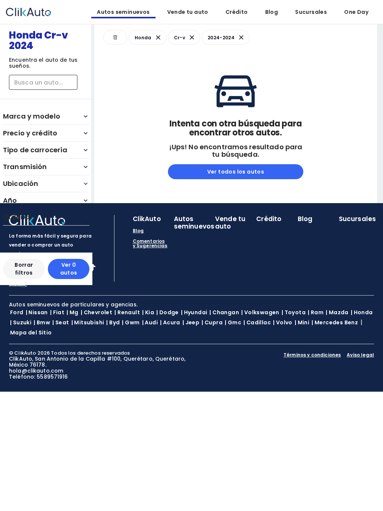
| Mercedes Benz (335, 322)
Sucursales (311, 12)
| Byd (113, 322)
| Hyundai (194, 312)
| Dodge (167, 312)
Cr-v (179, 37)
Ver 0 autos (68, 268)
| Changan (224, 312)
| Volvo (282, 322)
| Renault (127, 312)
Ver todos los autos (235, 171)
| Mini (302, 322)
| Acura (170, 322)
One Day (356, 12)
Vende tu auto (187, 12)
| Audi (150, 322)
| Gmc (233, 322)
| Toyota (294, 312)
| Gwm (131, 322)
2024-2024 (221, 37)
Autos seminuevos (123, 12)
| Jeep (191, 322)
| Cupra (212, 322)
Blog (271, 12)
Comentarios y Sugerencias (150, 243)
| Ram (316, 312)
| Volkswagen (260, 312)
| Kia (148, 312)
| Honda (362, 312)
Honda (143, 37)
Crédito (237, 12)
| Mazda (337, 312)
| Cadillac (257, 322)
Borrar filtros (24, 268)
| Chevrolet (96, 312)
